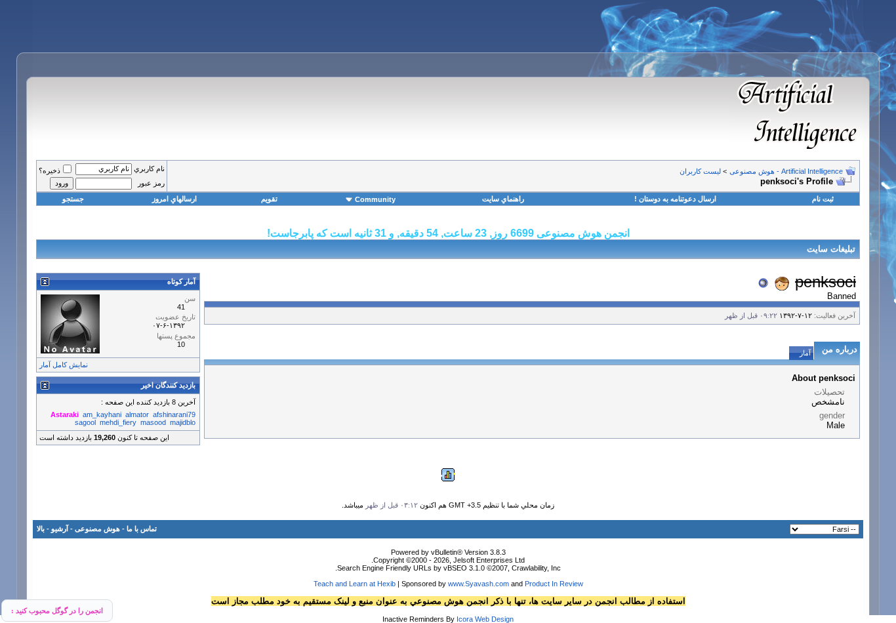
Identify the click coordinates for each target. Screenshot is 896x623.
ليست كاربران (700, 171)
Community (375, 199)
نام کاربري (149, 168)
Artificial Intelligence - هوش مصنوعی (786, 171)
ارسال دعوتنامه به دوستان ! (675, 199)
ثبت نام (823, 199)
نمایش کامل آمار (63, 365)
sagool (85, 422)
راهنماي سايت (503, 199)
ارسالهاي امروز (174, 199)
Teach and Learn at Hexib (355, 584)
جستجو (73, 199)
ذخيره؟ (49, 170)
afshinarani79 (174, 414)
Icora (465, 619)
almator (137, 414)
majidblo (182, 422)
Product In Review (554, 584)
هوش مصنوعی (97, 529)
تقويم (269, 199)
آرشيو (59, 529)
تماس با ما (142, 529)
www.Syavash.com (478, 584)
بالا (41, 529)
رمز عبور (151, 183)
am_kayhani (102, 414)
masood (153, 422)
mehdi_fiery (118, 422)
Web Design (494, 619)
